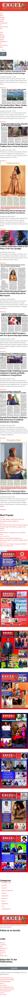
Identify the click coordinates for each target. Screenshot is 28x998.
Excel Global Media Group (6, 978)
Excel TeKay (3, 985)
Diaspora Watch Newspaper (7, 980)
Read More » (3, 88)
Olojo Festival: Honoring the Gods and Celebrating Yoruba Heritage (13, 72)
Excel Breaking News (5, 981)
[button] (14, 875)
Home (1, 14)
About (1, 16)
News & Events (4, 27)
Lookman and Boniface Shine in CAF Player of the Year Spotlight (14, 247)
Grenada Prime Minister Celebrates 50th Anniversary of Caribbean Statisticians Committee (13, 419)
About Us (2, 943)
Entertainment (3, 23)
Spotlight (2, 17)
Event (1, 536)
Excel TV (2, 983)
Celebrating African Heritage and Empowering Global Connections (12, 212)
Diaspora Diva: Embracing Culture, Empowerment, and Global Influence (14, 492)
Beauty (2, 21)
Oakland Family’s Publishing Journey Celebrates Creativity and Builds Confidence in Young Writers (14, 373)
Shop (1, 28)
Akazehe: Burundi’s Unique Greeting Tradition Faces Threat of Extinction (14, 145)
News (4, 536)
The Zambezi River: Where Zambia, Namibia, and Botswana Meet (13, 106)
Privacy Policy (3, 948)
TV (0, 25)
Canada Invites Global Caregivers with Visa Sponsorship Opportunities (14, 334)
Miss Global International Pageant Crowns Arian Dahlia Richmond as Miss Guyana (13, 293)
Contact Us (3, 945)
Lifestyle (2, 19)
